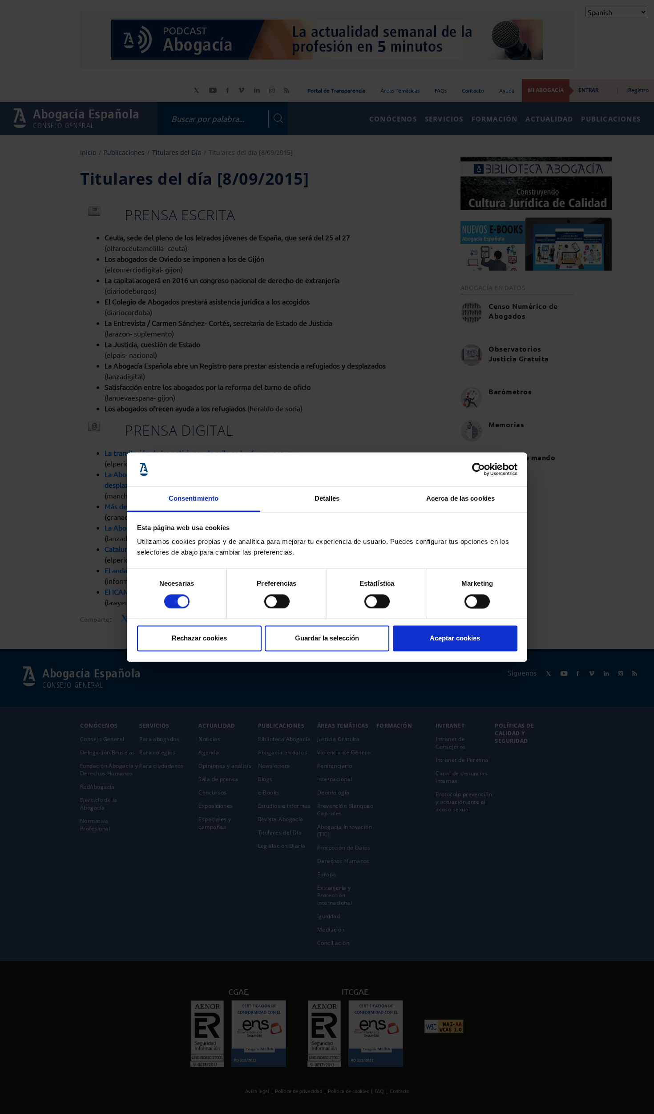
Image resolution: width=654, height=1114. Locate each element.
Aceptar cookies (455, 638)
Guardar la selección (327, 638)
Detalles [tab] (327, 498)
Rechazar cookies (199, 638)
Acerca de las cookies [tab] (460, 498)
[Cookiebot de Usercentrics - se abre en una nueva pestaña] (478, 469)
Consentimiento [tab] (193, 498)
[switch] (277, 601)
